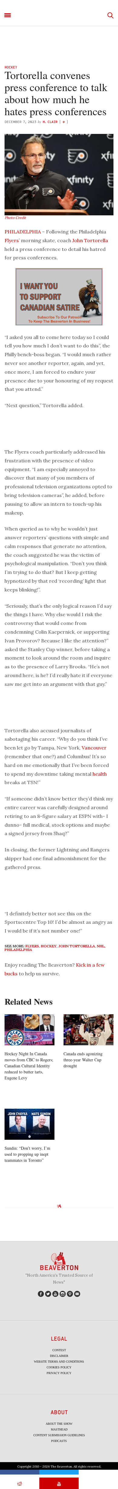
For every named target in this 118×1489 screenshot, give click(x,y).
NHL (101, 946)
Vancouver (94, 748)
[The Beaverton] (59, 15)
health (100, 774)
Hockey (11, 67)
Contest (59, 1350)
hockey (49, 946)
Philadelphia (18, 949)
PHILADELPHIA (23, 232)
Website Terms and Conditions (59, 1361)
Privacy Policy (59, 1373)
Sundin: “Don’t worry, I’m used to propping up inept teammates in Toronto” (27, 1154)
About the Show (59, 1423)
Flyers (12, 240)
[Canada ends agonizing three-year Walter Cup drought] (88, 1029)
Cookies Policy (59, 1367)
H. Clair (50, 122)
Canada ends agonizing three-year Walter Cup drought (83, 1060)
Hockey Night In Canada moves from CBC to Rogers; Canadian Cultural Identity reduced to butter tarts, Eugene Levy (29, 1066)
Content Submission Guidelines (59, 1435)
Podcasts (59, 1441)
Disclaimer (59, 1356)
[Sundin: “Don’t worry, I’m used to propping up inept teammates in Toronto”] (29, 1124)
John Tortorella (90, 240)
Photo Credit (15, 217)
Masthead (59, 1429)
